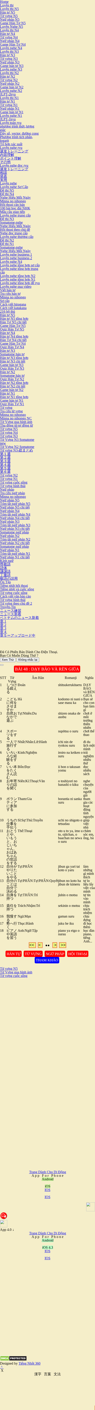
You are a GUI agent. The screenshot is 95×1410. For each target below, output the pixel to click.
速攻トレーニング (14, 151)
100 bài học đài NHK (15, 208)
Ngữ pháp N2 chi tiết (15, 543)
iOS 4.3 (47, 1247)
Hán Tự (14, 954)
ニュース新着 (10, 614)
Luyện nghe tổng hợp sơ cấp (20, 265)
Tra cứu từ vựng (11, 411)
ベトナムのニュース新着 (19, 618)
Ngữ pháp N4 (9, 41)
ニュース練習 (10, 610)
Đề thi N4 (7, 194)
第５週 (5, 468)
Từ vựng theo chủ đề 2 (16, 603)
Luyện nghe (8, 183)
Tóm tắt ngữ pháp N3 (15, 525)
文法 (57, 1374)
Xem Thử (8, 659)
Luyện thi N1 (9, 98)
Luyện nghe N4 (11, 48)
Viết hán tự (7, 290)
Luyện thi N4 (9, 30)
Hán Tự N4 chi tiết (13, 340)
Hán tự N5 (7, 12)
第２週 (5, 457)
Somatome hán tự (12, 354)
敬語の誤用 (9, 578)
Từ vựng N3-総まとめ (16, 450)
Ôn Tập (5, 582)
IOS (47, 1190)
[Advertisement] (47, 1025)
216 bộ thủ (7, 311)
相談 (3, 172)
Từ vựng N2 (9, 80)
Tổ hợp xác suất (11, 144)
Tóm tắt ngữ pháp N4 (15, 514)
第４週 (5, 464)
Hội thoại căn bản (12, 205)
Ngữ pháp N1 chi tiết (15, 557)
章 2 (3, 625)
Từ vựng (6, 407)
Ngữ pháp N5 (9, 19)
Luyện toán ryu (10, 123)
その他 (5, 162)
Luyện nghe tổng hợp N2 (17, 276)
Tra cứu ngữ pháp (12, 493)
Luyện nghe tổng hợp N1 (17, 279)
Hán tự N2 (7, 76)
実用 (3, 180)
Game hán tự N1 (11, 112)
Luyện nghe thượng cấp (16, 237)
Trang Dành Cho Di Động (47, 1172)
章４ (3, 632)
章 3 (3, 628)
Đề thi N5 (7, 190)
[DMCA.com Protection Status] (13, 1360)
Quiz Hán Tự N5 (12, 329)
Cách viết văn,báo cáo (15, 596)
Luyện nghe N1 (11, 116)
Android (47, 1240)
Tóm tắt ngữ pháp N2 (15, 539)
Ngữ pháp (7, 489)
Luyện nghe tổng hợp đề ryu (20, 283)
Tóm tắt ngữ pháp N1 (15, 553)
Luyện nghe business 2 (16, 258)
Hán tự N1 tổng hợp (14, 397)
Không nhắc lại (27, 659)
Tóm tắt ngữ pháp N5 (15, 504)
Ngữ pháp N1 (9, 108)
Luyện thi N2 (9, 73)
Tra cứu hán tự (10, 294)
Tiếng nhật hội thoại (14, 586)
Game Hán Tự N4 (13, 44)
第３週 (5, 461)
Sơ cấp (5, 301)
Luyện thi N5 (9, 9)
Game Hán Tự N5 (13, 23)
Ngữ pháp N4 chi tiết (15, 518)
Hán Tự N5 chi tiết (13, 322)
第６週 (5, 472)
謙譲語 (5, 571)
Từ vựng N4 (9, 37)
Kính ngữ (6, 561)
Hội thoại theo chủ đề (15, 229)
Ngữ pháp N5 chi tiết (15, 507)
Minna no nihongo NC (16, 418)
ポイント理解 (10, 158)
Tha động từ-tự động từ (16, 425)
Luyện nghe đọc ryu (14, 165)
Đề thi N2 (7, 240)
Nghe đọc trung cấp (14, 233)
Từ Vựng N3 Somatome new (17, 441)
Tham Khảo (47, 960)
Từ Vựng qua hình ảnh (16, 422)
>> (63, 945)
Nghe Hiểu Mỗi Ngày (15, 197)
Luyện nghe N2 (11, 91)
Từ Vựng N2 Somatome (17, 447)
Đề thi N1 (7, 244)
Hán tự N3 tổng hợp (14, 358)
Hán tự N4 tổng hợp (14, 336)
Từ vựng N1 (9, 105)
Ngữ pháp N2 (9, 83)
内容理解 (7, 155)
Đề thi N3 (7, 219)
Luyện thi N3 (9, 51)
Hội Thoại (77, 954)
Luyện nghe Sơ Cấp (14, 187)
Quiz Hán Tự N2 (12, 379)
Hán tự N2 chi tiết (12, 386)
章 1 (3, 621)
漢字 (37, 1374)
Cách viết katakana (13, 308)
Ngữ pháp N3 (9, 62)
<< (32, 945)
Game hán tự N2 (11, 87)
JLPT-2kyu (8, 94)
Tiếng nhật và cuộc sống (17, 589)
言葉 (47, 1374)
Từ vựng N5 (9, 16)
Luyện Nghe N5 (11, 26)
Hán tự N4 (7, 34)
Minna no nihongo (13, 201)
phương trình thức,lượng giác (17, 128)
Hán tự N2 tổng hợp (14, 383)
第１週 (5, 454)
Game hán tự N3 (11, 66)
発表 (3, 176)
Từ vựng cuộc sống (13, 482)
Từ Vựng (33, 954)
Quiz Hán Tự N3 (12, 368)
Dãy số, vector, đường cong (19, 133)
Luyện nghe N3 (11, 69)
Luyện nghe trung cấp (15, 215)
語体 (3, 568)
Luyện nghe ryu (11, 148)
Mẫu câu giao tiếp (12, 212)
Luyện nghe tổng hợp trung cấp (19, 270)
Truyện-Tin (8, 607)
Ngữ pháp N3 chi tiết (15, 529)
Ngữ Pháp (55, 954)
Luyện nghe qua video (15, 286)
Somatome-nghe (11, 222)
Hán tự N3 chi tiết (12, 361)
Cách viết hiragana (13, 304)
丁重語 (5, 575)
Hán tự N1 (7, 101)
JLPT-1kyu (8, 119)
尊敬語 (5, 564)
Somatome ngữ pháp (14, 532)
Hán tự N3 (7, 55)
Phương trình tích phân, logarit (16, 138)
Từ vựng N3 (9, 59)
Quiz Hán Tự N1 (12, 404)
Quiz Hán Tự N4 (12, 347)
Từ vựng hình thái (12, 486)
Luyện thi (6, 5)
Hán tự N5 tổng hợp (14, 318)
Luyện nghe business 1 (16, 254)
